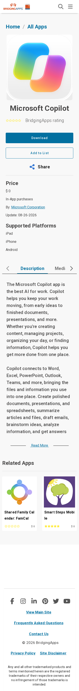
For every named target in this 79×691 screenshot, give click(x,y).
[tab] (32, 268)
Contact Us (38, 634)
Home (13, 27)
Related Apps (18, 463)
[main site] (20, 6)
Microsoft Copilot (39, 108)
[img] (60, 6)
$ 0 (33, 526)
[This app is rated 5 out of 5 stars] (54, 526)
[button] (39, 167)
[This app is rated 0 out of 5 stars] (14, 526)
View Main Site (38, 612)
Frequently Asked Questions (38, 623)
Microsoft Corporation (28, 207)
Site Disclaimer (53, 653)
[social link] (12, 601)
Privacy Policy (23, 653)
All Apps (37, 27)
